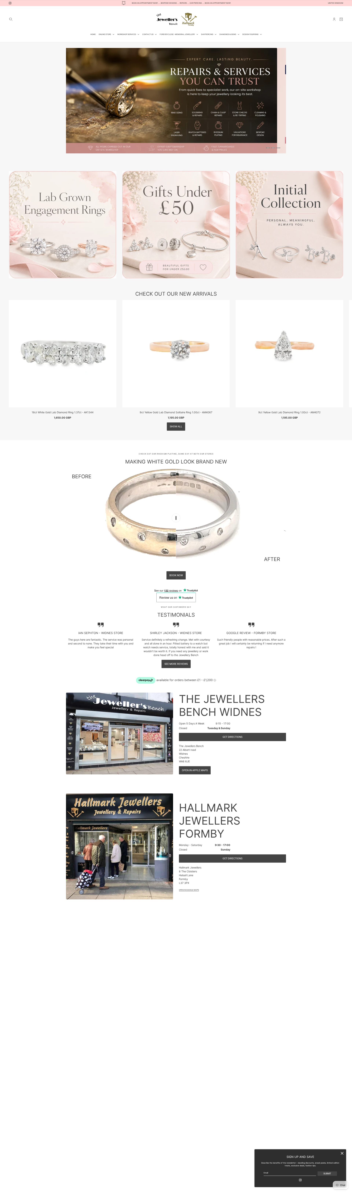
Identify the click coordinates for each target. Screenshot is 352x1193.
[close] (342, 1153)
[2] (273, 147)
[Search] (11, 19)
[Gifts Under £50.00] (176, 235)
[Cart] (341, 19)
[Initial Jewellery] (289, 235)
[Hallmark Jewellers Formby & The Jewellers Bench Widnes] (176, 19)
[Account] (334, 19)
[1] (268, 147)
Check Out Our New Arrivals (176, 304)
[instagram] (10, 3)
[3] (278, 147)
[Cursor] (176, 528)
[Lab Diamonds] (62, 235)
